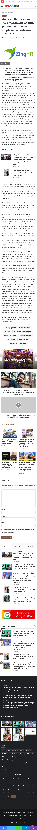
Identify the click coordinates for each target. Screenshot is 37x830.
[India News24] (11, 6)
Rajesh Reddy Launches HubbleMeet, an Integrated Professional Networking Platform (9, 465)
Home (5, 12)
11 (8, 789)
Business (10, 12)
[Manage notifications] (32, 826)
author (21, 750)
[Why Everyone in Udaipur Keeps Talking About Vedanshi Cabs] (9, 433)
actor (3, 750)
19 (13, 793)
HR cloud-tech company (23, 332)
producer (4, 766)
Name (3, 509)
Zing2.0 (14, 343)
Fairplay (12, 756)
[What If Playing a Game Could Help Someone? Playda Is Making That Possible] (30, 731)
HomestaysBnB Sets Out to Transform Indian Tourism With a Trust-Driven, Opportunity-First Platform (27, 443)
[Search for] (35, 7)
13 (18, 789)
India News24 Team (8, 37)
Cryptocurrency (14, 753)
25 (8, 796)
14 (23, 789)
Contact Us (18, 815)
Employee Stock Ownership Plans (19, 328)
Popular (6, 546)
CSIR (21, 753)
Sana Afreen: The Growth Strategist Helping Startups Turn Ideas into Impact (23, 173)
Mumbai (28, 763)
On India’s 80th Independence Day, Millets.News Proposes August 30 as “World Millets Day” (18, 360)
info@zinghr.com (6, 322)
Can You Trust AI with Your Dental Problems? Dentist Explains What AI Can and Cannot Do (24, 566)
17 (3, 793)
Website (3, 523)
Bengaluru (28, 750)
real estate (12, 766)
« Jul (2, 805)
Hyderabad (19, 756)
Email (3, 516)
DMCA (24, 815)
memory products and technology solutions (13, 763)
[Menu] (2, 7)
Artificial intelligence (12, 750)
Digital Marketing (29, 753)
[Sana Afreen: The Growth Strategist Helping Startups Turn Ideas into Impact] (6, 172)
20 (18, 793)
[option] (18, 359)
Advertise (11, 815)
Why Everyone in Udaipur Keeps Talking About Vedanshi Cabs (9, 441)
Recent (17, 546)
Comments (30, 546)
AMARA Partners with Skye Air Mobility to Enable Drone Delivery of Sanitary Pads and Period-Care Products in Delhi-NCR (24, 599)
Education (4, 756)
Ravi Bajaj (12, 339)
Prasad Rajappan (26, 335)
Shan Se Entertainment (23, 766)
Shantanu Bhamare (7, 769)
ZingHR (23, 343)
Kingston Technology (7, 760)
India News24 (30, 812)
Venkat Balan (24, 339)
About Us (4, 815)
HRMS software (10, 335)
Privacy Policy (31, 815)
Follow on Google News (18, 818)
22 (28, 793)
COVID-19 (4, 753)
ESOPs (8, 332)
